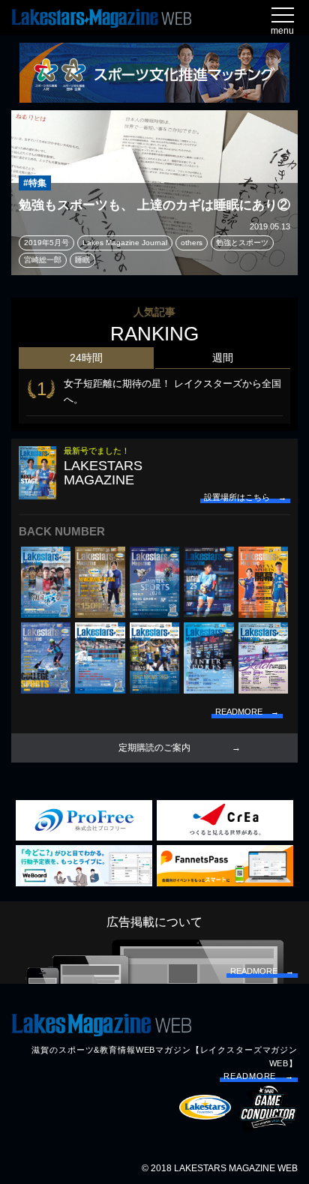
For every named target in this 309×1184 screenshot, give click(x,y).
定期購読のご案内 (154, 747)
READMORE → (259, 1076)
